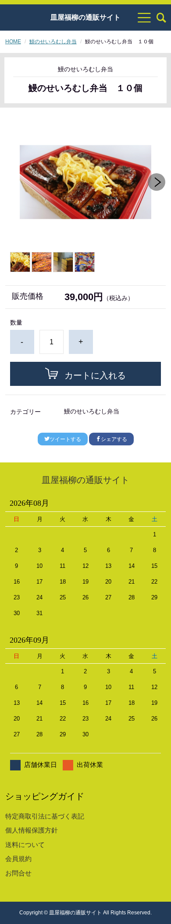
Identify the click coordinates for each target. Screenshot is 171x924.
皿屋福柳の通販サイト (85, 17)
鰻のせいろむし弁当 (53, 41)
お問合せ (18, 873)
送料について (25, 844)
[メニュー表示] (144, 17)
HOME (13, 41)
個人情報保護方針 (31, 830)
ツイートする (65, 439)
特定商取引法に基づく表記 (44, 816)
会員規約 (18, 858)
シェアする (114, 439)
